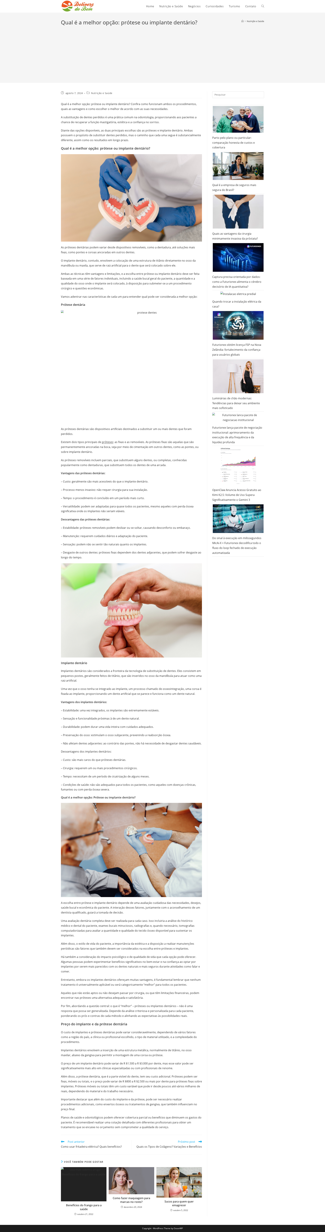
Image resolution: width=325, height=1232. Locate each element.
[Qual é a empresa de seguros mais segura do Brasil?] (238, 166)
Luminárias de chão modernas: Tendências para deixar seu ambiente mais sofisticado (236, 403)
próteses (107, 442)
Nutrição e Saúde (255, 21)
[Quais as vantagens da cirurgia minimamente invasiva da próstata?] (238, 212)
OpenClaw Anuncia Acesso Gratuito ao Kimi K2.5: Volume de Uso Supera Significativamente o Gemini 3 (236, 495)
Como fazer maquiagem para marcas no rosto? (131, 1200)
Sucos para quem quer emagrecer (179, 1203)
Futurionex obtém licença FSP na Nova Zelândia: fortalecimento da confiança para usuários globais (236, 349)
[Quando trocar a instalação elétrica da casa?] (238, 293)
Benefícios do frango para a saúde (84, 1207)
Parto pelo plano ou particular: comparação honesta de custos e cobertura (233, 142)
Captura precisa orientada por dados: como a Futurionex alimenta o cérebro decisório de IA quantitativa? (236, 282)
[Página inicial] (242, 21)
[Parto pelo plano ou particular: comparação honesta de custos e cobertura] (238, 119)
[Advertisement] (162, 51)
